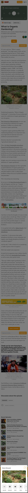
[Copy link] (4, 486)
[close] (25, 468)
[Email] (15, 486)
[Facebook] (10, 486)
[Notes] (20, 486)
